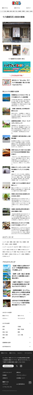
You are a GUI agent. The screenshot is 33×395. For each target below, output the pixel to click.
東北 (4, 329)
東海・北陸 (5, 332)
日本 (5, 11)
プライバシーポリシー (21, 375)
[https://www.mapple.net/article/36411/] (6, 183)
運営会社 (18, 372)
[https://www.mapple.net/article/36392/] (6, 150)
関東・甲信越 (21, 329)
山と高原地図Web (20, 384)
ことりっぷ (5, 384)
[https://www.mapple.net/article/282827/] (6, 194)
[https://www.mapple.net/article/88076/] (6, 109)
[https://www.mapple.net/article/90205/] (6, 223)
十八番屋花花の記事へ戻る (16, 59)
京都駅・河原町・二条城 (23, 11)
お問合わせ (5, 378)
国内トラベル (5, 8)
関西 (8, 11)
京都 (11, 11)
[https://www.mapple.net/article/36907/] (6, 167)
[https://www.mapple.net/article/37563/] (6, 136)
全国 (4, 326)
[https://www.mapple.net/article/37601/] (6, 121)
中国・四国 (5, 334)
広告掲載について (20, 378)
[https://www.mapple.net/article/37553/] (6, 209)
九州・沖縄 (20, 334)
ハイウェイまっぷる (7, 386)
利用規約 (5, 375)
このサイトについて (7, 372)
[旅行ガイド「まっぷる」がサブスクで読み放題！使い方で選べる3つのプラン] (7, 82)
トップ (2, 11)
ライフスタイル (21, 318)
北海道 (19, 326)
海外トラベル (17, 8)
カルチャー (28, 8)
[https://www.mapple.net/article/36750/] (6, 95)
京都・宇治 (15, 11)
